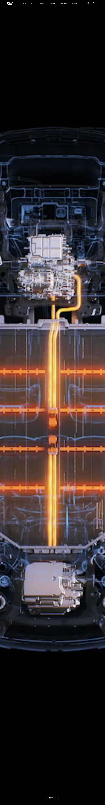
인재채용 (52, 3)
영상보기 (51, 798)
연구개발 (33, 3)
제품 (24, 3)
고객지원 (74, 3)
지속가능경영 (64, 3)
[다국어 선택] (89, 3)
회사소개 (42, 3)
